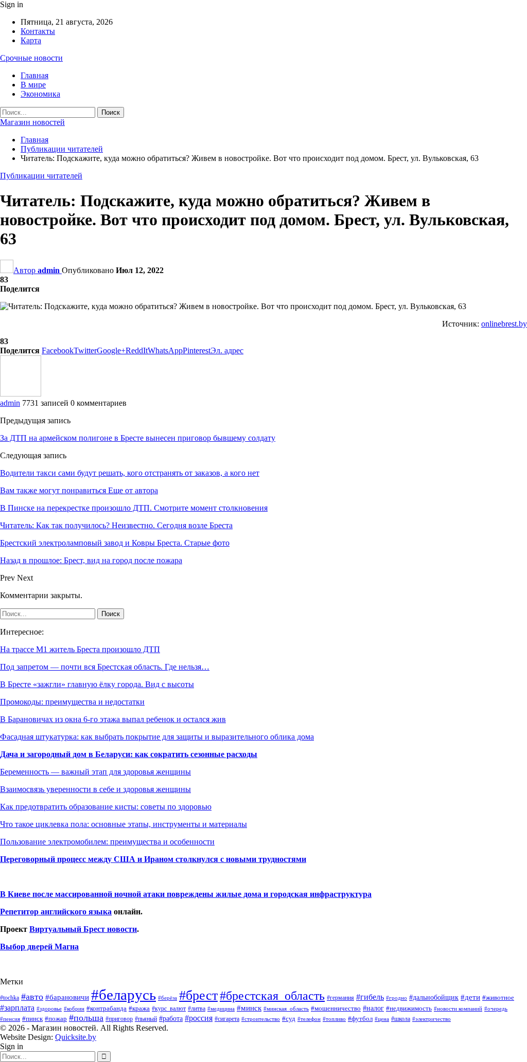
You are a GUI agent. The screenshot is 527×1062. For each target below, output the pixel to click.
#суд (288, 1018)
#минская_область (286, 1008)
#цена (382, 1019)
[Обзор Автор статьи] (20, 393)
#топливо (334, 1019)
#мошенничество (336, 1008)
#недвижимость (409, 1008)
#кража (139, 1008)
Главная (34, 75)
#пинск (32, 1018)
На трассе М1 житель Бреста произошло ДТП (80, 649)
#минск (249, 1007)
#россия (199, 1018)
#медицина (221, 1008)
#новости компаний (458, 1008)
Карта (31, 40)
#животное (498, 997)
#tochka (9, 997)
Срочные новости (31, 57)
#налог (373, 1008)
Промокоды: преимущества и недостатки (72, 701)
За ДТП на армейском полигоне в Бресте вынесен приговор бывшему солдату (137, 438)
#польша (86, 1018)
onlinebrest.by (504, 323)
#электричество (431, 1019)
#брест (198, 995)
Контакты (38, 31)
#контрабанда (106, 1008)
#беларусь (123, 994)
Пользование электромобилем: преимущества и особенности (107, 841)
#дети (470, 997)
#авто (32, 997)
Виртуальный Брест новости (83, 929)
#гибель (370, 997)
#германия (340, 997)
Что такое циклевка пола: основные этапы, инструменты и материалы (123, 824)
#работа (171, 1018)
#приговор (119, 1018)
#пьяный (146, 1019)
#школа (400, 1019)
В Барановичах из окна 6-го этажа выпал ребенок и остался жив (113, 719)
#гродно (396, 998)
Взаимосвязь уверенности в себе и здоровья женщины (95, 789)
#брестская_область (272, 995)
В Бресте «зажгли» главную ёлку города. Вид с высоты (97, 684)
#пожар (56, 1018)
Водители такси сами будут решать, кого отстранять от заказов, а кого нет (129, 473)
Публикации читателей (41, 175)
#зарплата (17, 1007)
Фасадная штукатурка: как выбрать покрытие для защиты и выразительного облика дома (157, 736)
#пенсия (10, 1019)
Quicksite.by (75, 1037)
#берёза (167, 998)
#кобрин (74, 1008)
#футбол (360, 1018)
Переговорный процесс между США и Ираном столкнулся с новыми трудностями (153, 859)
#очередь (495, 1009)
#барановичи (67, 997)
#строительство (260, 1019)
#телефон (309, 1019)
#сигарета (227, 1018)
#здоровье (49, 1009)
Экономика (40, 93)
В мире (33, 84)
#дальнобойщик (434, 997)
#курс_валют (169, 1008)
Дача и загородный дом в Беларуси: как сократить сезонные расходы (128, 754)
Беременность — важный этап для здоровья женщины (95, 771)
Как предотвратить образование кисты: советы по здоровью (106, 806)
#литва (196, 1008)
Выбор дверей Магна (39, 946)
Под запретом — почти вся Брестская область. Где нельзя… (104, 666)
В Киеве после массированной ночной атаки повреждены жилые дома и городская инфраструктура (186, 894)
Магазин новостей (32, 122)
